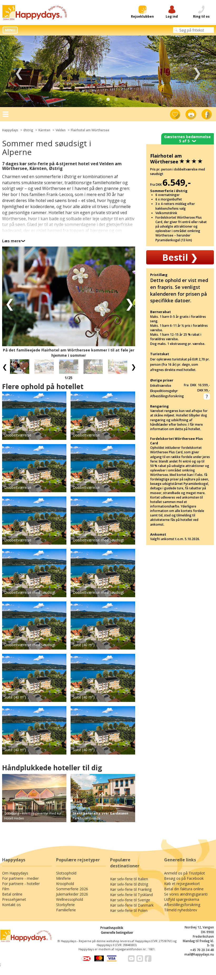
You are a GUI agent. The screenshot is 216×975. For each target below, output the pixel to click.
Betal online (12, 894)
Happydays (10, 130)
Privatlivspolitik (111, 928)
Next (197, 71)
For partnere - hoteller (21, 883)
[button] (8, 303)
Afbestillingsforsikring (182, 904)
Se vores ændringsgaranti (186, 894)
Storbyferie (65, 904)
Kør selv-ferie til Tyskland (131, 894)
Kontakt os (11, 904)
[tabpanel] (108, 71)
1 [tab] (100, 99)
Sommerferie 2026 (72, 888)
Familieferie (66, 909)
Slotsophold (66, 873)
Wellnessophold (69, 899)
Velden (61, 130)
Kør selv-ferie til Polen (129, 910)
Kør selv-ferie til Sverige (130, 899)
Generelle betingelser (117, 932)
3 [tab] (116, 99)
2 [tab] (108, 99)
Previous (19, 71)
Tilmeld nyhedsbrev (180, 909)
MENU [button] (10, 30)
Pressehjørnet (14, 899)
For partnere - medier (20, 878)
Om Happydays (15, 873)
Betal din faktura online (184, 888)
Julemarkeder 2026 (72, 894)
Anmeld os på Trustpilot (184, 873)
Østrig (28, 130)
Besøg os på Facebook (184, 878)
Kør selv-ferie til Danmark (132, 905)
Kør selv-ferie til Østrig (129, 884)
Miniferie (63, 878)
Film (5, 888)
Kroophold (65, 883)
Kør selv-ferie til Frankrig (130, 889)
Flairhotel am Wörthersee (90, 130)
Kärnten (44, 130)
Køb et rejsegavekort (182, 883)
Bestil (180, 257)
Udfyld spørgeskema (181, 899)
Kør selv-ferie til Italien (129, 878)
